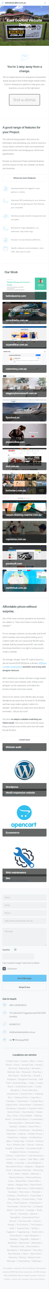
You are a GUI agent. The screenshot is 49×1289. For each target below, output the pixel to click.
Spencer (33, 1214)
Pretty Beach (35, 1203)
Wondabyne (12, 1250)
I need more (24, 740)
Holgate (23, 1137)
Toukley (34, 1228)
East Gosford (28, 1112)
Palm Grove (24, 1192)
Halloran (22, 1134)
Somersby (22, 1214)
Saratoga (30, 1210)
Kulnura (9, 1156)
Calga (31, 1083)
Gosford (22, 1126)
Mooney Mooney (16, 1177)
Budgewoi (11, 1079)
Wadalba (14, 1239)
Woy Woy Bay (14, 1254)
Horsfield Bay (35, 1137)
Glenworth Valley (32, 1123)
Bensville (36, 1068)
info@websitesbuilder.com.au (22, 1032)
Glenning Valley (16, 1123)
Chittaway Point (21, 1097)
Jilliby (8, 1141)
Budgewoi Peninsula (28, 1079)
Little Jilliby (33, 1159)
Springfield (15, 1217)
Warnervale (24, 1243)
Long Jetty (19, 1163)
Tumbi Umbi (37, 1232)
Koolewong (33, 1152)
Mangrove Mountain (22, 1170)
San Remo (19, 1210)
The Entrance (22, 1225)
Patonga (11, 1196)
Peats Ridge (35, 1196)
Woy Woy (37, 1250)
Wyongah (11, 1261)
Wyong (22, 1257)
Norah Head (35, 1185)
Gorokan (13, 1126)
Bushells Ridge (19, 1083)
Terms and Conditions (37, 1279)
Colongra (10, 1101)
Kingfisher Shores (18, 1152)
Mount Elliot (21, 1181)
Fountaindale (36, 1119)
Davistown (38, 1105)
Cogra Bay (34, 1097)
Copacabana (22, 1101)
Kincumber (19, 1148)
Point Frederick (20, 1203)
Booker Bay (26, 1076)
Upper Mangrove (31, 1235)
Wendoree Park (17, 1246)
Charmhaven (12, 1094)
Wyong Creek (34, 1257)
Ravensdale (12, 1206)
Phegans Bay (14, 1199)
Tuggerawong (23, 1232)
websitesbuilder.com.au (15, 3)
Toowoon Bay (23, 1228)
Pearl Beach (22, 1196)
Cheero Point (26, 1094)
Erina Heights (26, 1116)
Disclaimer (12, 969)
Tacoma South (24, 1221)
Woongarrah (25, 1250)
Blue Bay (37, 1072)
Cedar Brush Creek (24, 1086)
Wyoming (12, 1257)
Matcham (35, 1174)
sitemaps (42, 1272)
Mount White (34, 1181)
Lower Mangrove (33, 1163)
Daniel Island (25, 1105)
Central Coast (12, 1061)
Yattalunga (36, 1261)
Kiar (8, 1145)
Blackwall (26, 1072)
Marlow (25, 1174)
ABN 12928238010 (17, 1005)
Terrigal (10, 1225)
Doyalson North (35, 1108)
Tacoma (12, 1221)
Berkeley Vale (13, 1072)
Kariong (39, 1141)
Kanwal (29, 1141)
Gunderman (24, 1130)
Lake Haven (20, 1156)
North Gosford (36, 1188)
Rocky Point (25, 1206)
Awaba (39, 1065)
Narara (11, 1185)
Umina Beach (16, 1235)
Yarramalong (23, 1261)
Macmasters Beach (14, 1166)
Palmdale (36, 1192)
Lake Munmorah (35, 1156)
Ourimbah (12, 1192)
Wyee (25, 1254)
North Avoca (22, 1188)
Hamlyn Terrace (35, 1134)
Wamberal (12, 1243)
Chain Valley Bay (29, 1090)
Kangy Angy (18, 1141)
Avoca (16, 1065)
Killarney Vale (19, 1145)
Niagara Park (22, 1185)
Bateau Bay (24, 1068)
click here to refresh (30, 963)
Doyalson (22, 1108)
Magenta (29, 1166)
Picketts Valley (28, 1199)
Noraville (10, 1188)
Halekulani (11, 1134)
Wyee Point (35, 1254)
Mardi (17, 1174)
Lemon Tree (11, 1159)
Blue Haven (13, 1076)
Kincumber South (34, 1148)
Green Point (34, 1126)
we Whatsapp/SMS (19, 1040)
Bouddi (37, 1076)
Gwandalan (37, 1130)
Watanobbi (36, 1243)
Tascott (36, 1221)
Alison (32, 1061)
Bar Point (13, 1068)
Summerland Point (30, 1217)
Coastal (23, 1061)
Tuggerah (10, 1232)
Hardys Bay (12, 1137)
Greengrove (11, 1130)
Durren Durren (13, 1112)
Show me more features (24, 178)
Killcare (30, 1145)
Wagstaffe (24, 1239)
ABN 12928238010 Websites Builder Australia (20, 1276)
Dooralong (10, 1108)
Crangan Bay (36, 1101)
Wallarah (35, 1239)
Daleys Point (11, 1105)
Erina (15, 1116)
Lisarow (22, 1159)
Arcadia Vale (27, 1065)
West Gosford (32, 1246)
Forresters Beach (20, 1119)
